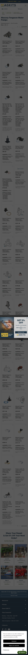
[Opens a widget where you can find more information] (22, 652)
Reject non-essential (14, 645)
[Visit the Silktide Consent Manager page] (23, 650)
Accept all (14, 641)
